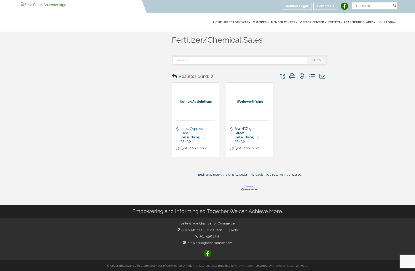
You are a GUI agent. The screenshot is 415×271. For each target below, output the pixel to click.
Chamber (260, 22)
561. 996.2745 (209, 236)
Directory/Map (236, 22)
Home (217, 22)
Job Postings (275, 174)
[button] (174, 76)
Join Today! (387, 22)
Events (334, 22)
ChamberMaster (284, 265)
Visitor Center (312, 22)
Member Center (283, 22)
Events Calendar (236, 174)
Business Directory (210, 174)
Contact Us (294, 174)
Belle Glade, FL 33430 (209, 230)
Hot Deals (257, 174)
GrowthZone (244, 265)
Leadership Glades (359, 22)
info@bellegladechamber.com (209, 243)
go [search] (318, 60)
